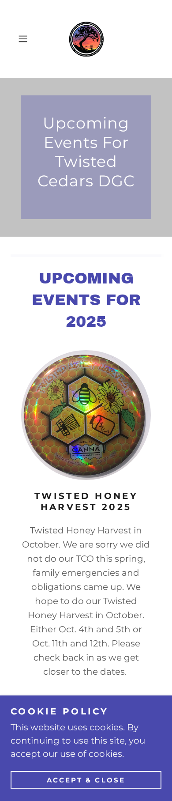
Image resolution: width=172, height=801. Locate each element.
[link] (86, 39)
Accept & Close (86, 780)
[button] (25, 39)
